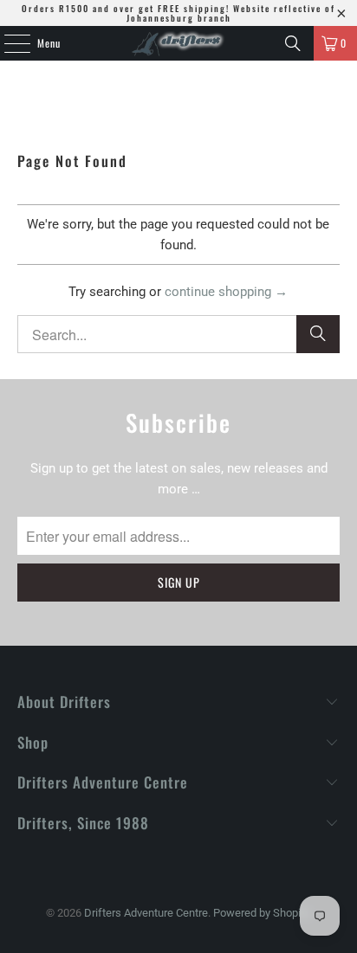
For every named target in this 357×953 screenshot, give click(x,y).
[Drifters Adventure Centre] (178, 43)
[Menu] (8, 43)
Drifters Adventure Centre (146, 912)
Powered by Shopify (261, 912)
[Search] (292, 43)
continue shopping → (226, 291)
